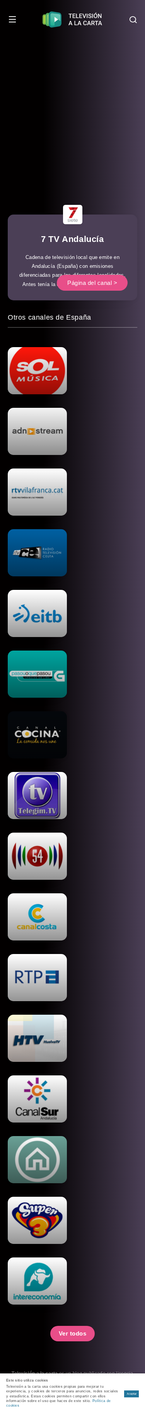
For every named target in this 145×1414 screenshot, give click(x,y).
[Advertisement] (72, 115)
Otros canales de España (49, 317)
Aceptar (131, 1393)
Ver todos (73, 1333)
